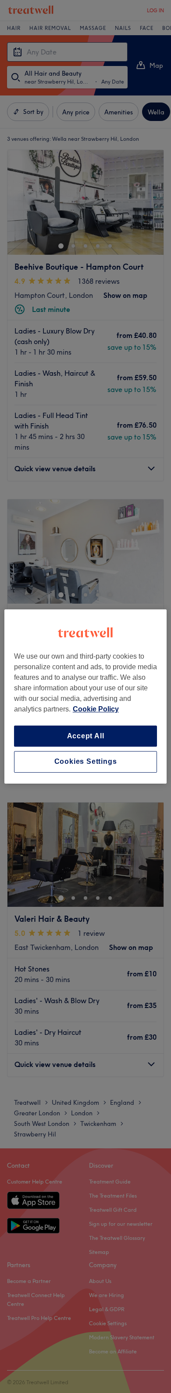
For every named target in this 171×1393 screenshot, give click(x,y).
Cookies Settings (85, 762)
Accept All (85, 736)
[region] (85, 696)
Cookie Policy (96, 709)
